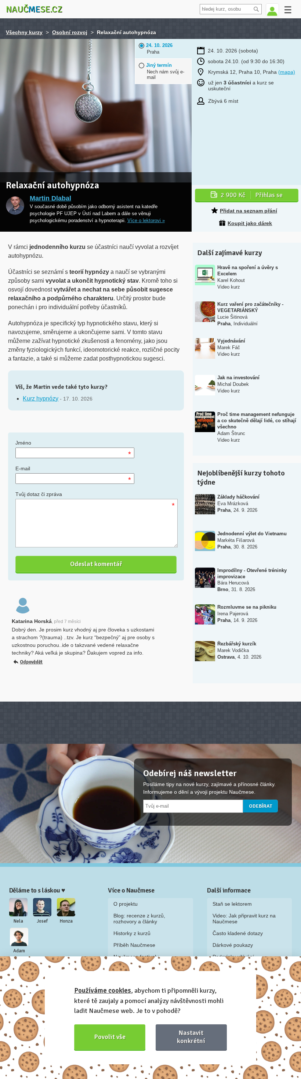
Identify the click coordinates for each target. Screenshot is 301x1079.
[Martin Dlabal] (15, 205)
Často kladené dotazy (238, 933)
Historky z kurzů (131, 933)
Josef (42, 921)
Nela (18, 921)
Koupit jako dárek (250, 223)
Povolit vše (110, 1037)
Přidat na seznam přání (248, 211)
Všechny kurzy (24, 32)
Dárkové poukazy (233, 945)
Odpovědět (31, 662)
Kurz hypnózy (40, 398)
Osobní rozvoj (69, 32)
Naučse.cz (34, 9)
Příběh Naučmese (134, 945)
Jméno (23, 443)
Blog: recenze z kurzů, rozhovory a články (139, 918)
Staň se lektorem (232, 904)
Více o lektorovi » (146, 220)
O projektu (125, 904)
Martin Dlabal (50, 198)
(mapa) (286, 72)
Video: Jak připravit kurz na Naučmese (244, 918)
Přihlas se (252, 195)
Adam (19, 951)
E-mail (22, 468)
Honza (66, 921)
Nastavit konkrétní (191, 1036)
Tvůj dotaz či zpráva (38, 494)
